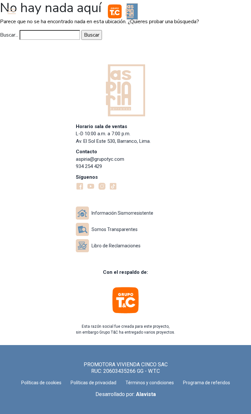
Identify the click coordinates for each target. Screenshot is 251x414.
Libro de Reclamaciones (116, 245)
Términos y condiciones (150, 382)
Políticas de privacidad (93, 382)
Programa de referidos (206, 382)
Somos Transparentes (115, 229)
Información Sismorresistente (122, 213)
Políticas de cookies (41, 382)
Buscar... (9, 35)
